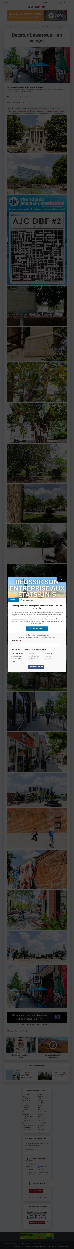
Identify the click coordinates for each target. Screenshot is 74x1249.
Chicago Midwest (17, 659)
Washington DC (34, 656)
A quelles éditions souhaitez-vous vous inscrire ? (28, 650)
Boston (49, 656)
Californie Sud (51, 659)
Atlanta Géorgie (17, 656)
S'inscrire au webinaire (37, 629)
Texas (14, 661)
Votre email (16, 641)
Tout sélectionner (18, 653)
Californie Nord (34, 659)
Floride (32, 653)
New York (49, 653)
